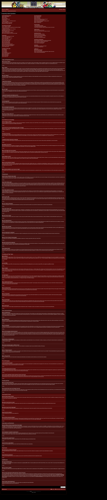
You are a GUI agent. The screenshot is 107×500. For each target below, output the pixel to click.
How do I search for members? (38, 36)
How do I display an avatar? (6, 31)
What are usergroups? (37, 18)
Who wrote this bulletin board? (38, 49)
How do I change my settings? (6, 26)
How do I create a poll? (5, 38)
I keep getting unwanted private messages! (40, 26)
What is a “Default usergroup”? (38, 21)
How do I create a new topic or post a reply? (8, 36)
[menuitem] (7, 9)
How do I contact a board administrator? (39, 52)
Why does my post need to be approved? (7, 45)
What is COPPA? (4, 17)
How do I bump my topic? (5, 46)
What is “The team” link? (37, 22)
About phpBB (4, 463)
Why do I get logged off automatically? (7, 22)
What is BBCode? (4, 49)
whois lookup (4, 474)
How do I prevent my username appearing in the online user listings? (11, 27)
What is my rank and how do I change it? (7, 32)
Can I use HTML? (4, 50)
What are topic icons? (5, 56)
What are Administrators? (37, 16)
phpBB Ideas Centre (43, 468)
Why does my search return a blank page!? (40, 35)
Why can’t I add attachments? (6, 42)
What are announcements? (5, 53)
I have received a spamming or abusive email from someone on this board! (44, 27)
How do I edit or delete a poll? (6, 40)
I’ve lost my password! (5, 21)
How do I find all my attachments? (38, 46)
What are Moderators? (37, 17)
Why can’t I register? (5, 18)
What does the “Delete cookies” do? (7, 23)
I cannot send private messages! (38, 25)
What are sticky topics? (5, 54)
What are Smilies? (4, 51)
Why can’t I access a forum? (6, 41)
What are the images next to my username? (8, 30)
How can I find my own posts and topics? (39, 37)
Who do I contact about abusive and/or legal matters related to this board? (44, 51)
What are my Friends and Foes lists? (39, 30)
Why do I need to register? (5, 16)
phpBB (31, 146)
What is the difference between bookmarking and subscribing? (42, 40)
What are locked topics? (5, 55)
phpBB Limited (27, 462)
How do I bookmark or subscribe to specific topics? (41, 41)
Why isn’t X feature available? (38, 50)
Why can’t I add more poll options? (6, 39)
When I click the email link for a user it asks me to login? (9, 33)
